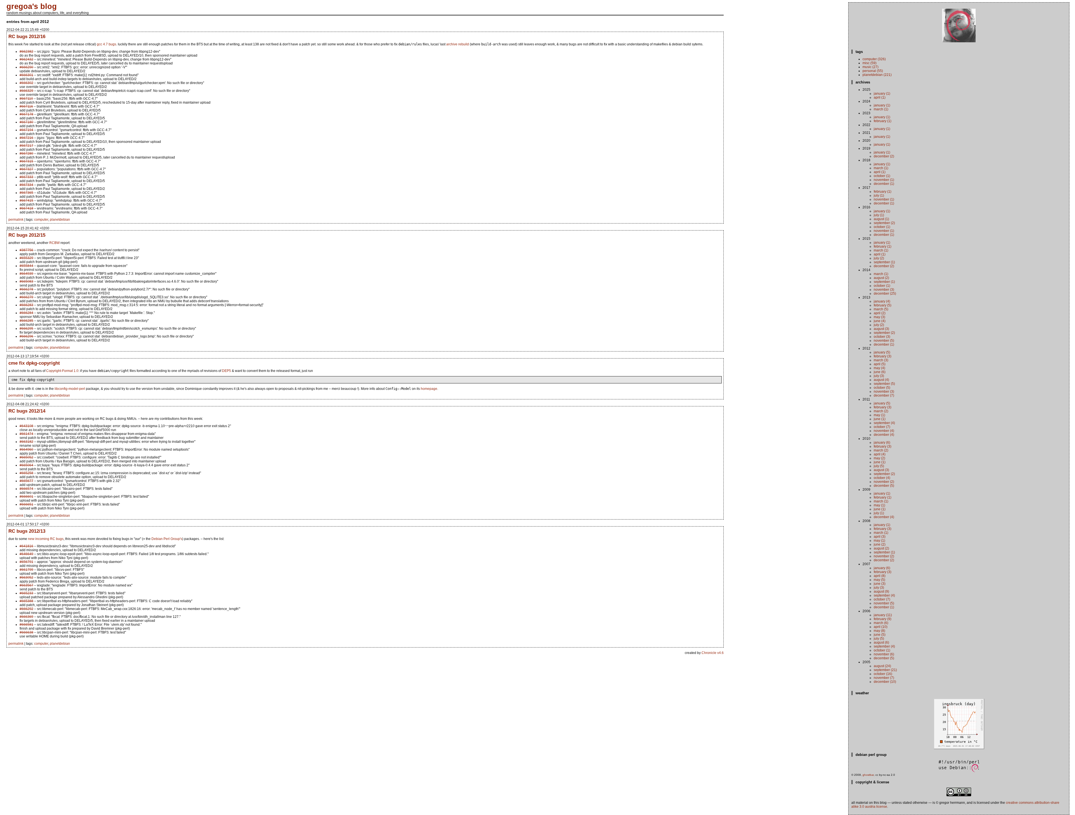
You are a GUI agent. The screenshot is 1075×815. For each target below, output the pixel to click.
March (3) (881, 360)
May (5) (879, 580)
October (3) (882, 337)
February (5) (882, 305)
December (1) (884, 184)
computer (41, 220)
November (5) (884, 341)
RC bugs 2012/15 (26, 235)
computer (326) (874, 59)
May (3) (879, 317)
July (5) (879, 466)
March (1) (881, 109)
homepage (429, 389)
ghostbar (868, 774)
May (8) (879, 631)
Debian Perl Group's (166, 539)
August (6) (881, 642)
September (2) (884, 223)
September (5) (884, 384)
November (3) (884, 290)
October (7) (882, 427)
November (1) (884, 180)
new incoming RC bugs (46, 539)
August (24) (882, 666)
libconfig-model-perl (70, 389)
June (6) (879, 372)
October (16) (883, 674)
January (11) (883, 615)
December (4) (884, 435)
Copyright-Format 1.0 (62, 371)
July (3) (879, 376)
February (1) (882, 121)
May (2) (879, 458)
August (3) (881, 329)
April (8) (879, 576)
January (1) (882, 94)
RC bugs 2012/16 (26, 36)
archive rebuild (457, 44)
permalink (16, 220)
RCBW (54, 243)
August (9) (881, 591)
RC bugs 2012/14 (26, 411)
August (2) (881, 278)
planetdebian (60, 220)
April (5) (879, 364)
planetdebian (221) (877, 75)
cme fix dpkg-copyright (34, 363)
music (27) (870, 67)
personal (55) (873, 71)
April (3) (879, 537)
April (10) (880, 627)
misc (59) (870, 63)
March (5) (881, 309)
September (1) (884, 262)
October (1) (882, 176)
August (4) (881, 380)
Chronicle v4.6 (713, 653)
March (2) (881, 411)
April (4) (879, 454)
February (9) (882, 619)
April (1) (879, 97)
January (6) (882, 442)
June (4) (879, 321)
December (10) (885, 682)
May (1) (879, 415)
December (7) (884, 395)
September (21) (885, 670)
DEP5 (226, 371)
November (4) (884, 431)
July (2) (879, 258)
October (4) (882, 478)
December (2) (884, 156)
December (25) (885, 293)
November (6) (884, 654)
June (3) (879, 584)
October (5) (882, 388)
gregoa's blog (31, 6)
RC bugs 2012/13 (26, 531)
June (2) (879, 544)
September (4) (884, 423)
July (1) (879, 195)
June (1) (879, 419)
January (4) (882, 301)
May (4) (879, 368)
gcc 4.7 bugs (106, 44)
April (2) (879, 313)
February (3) (882, 356)
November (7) (884, 678)
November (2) (884, 482)
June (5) (879, 635)
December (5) (884, 486)
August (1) (881, 219)
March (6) (881, 623)
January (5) (882, 352)
